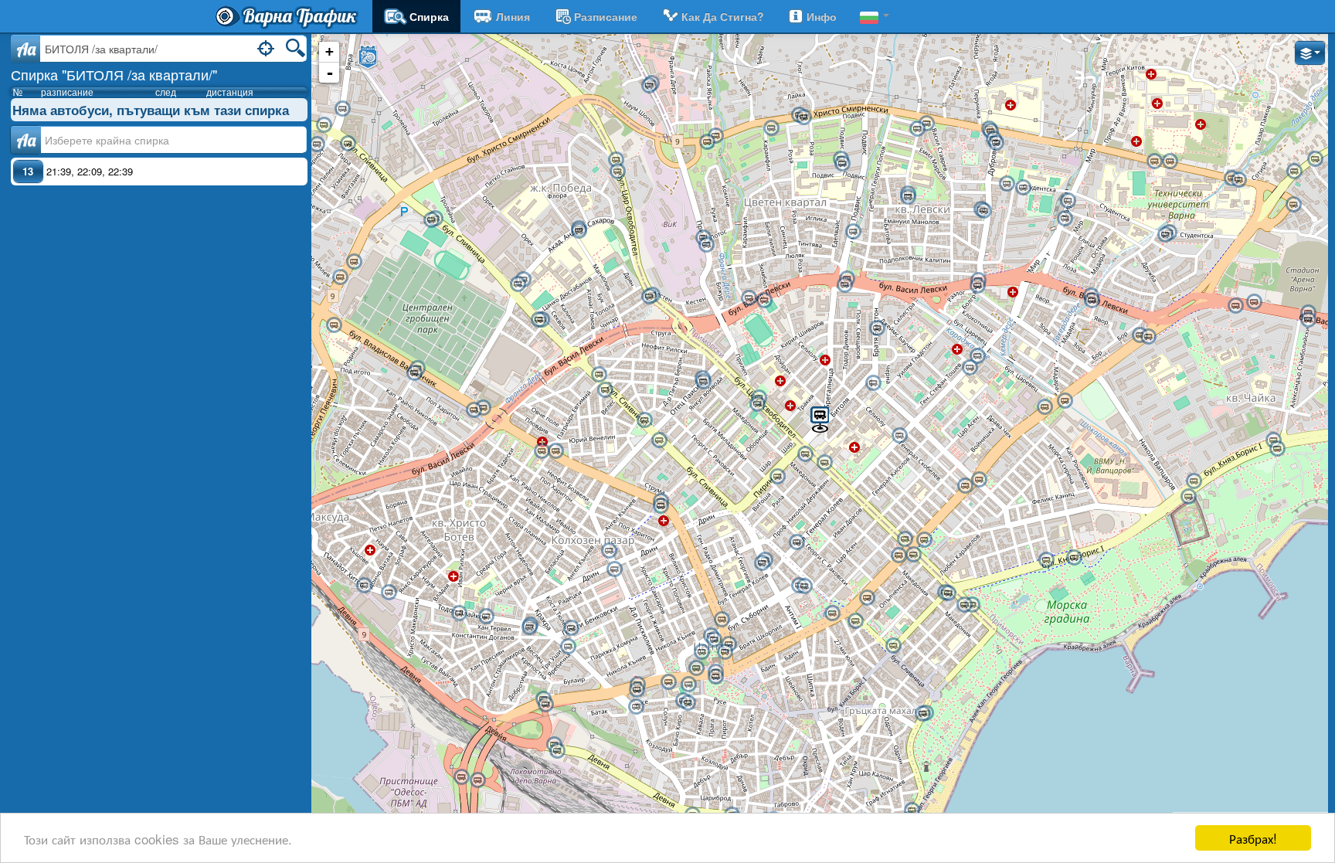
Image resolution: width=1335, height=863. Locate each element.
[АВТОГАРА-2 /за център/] (473, 410)
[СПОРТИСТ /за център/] (1253, 302)
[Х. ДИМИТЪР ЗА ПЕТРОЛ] (842, 163)
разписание (605, 16)
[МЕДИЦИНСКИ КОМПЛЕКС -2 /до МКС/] (1169, 161)
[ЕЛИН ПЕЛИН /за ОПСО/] (485, 616)
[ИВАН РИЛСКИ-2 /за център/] (333, 325)
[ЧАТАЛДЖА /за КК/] (978, 479)
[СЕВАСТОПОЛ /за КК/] (855, 621)
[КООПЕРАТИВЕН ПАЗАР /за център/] (614, 569)
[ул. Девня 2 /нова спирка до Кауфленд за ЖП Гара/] (557, 750)
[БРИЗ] (1293, 204)
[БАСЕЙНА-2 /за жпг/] (911, 810)
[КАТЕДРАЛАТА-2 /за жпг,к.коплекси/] (724, 652)
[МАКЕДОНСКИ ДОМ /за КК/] (668, 682)
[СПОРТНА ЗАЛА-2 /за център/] (1046, 560)
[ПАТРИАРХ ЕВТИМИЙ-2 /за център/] (541, 451)
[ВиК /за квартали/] (706, 244)
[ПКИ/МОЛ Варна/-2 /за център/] (339, 277)
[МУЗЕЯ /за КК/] (866, 597)
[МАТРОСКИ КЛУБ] (696, 668)
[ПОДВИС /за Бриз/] (803, 117)
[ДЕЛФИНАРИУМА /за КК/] (1277, 448)
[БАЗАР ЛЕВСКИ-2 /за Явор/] (1091, 300)
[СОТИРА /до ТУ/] (1238, 180)
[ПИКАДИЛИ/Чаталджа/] (873, 383)
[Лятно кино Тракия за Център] (659, 440)
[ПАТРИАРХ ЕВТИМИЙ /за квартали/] (555, 451)
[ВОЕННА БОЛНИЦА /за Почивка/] (995, 142)
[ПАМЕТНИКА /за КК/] (1064, 400)
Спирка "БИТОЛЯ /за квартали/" (114, 74)
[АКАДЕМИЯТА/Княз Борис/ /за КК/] (947, 593)
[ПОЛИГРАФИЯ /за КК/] (636, 689)
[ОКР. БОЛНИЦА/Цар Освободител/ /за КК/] (824, 462)
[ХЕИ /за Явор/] (844, 285)
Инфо (822, 16)
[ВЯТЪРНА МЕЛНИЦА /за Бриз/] (706, 142)
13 (27, 171)
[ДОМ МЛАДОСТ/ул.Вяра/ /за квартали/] (342, 108)
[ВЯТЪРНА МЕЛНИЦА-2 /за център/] (715, 135)
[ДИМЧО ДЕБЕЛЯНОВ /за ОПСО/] (688, 684)
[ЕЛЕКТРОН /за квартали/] (969, 367)
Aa (26, 48)
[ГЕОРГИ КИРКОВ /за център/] (570, 628)
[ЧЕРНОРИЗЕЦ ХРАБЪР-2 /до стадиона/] (1022, 187)
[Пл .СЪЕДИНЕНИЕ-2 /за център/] (898, 555)
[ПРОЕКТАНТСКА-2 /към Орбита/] (757, 404)
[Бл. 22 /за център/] (917, 129)
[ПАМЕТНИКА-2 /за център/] (1044, 407)
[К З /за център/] (477, 780)
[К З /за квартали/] (461, 777)
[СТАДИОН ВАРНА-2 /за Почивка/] (1307, 319)
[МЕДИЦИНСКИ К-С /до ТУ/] (1154, 161)
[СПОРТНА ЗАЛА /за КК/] (1073, 557)
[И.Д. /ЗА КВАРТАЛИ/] (701, 652)
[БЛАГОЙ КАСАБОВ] (635, 706)
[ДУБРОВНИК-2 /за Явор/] (977, 285)
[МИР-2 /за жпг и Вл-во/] (1067, 200)
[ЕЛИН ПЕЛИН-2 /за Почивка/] (458, 613)
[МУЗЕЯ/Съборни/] (804, 586)
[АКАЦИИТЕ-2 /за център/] (1193, 481)
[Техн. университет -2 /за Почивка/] (1165, 234)
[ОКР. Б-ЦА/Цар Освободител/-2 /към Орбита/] (805, 454)
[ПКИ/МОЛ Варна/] (353, 261)
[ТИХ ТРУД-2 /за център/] (431, 220)
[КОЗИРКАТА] (715, 676)
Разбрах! (1253, 838)
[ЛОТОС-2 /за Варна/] (1294, 171)
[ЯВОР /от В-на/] (1148, 336)
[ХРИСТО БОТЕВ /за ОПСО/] (388, 592)
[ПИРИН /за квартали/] (777, 476)
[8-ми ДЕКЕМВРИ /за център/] (545, 704)
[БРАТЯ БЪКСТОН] (876, 328)
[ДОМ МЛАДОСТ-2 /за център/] (347, 143)
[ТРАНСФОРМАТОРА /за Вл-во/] (598, 374)
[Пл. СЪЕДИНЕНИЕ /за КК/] (923, 540)
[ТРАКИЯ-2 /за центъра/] (660, 506)
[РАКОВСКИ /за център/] (796, 542)
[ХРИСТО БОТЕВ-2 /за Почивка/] (363, 585)
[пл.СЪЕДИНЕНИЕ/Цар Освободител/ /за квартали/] (904, 539)
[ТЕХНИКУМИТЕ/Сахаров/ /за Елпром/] (517, 284)
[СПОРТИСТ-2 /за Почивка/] (1235, 305)
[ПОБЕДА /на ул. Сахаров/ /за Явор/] (578, 231)
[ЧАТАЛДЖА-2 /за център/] (964, 485)
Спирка (429, 16)
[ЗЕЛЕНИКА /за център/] (852, 231)
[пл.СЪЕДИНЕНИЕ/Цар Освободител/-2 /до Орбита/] (913, 554)
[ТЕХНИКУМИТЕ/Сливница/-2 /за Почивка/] (538, 319)
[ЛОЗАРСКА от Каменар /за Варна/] (648, 85)
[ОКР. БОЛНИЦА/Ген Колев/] (899, 435)
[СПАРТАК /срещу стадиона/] (748, 298)
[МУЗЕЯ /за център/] (832, 613)
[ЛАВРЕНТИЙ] (567, 646)
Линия (513, 16)
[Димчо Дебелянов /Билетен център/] (687, 703)
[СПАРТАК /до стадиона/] (764, 300)
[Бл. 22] (926, 123)
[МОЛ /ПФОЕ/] (316, 144)
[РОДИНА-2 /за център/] (414, 373)
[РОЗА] (771, 128)
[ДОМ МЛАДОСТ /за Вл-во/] (323, 125)
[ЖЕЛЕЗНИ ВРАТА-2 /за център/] (983, 210)
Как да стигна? (722, 16)
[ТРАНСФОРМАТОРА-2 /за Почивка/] (604, 390)
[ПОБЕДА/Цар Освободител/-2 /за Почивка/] (617, 171)
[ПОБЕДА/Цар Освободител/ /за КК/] (615, 159)
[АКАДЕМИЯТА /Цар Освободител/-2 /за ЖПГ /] (964, 604)
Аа (26, 140)
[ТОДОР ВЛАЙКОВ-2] (529, 627)
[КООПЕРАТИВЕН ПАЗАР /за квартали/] (608, 550)
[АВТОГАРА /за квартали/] (482, 407)
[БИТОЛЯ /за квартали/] (819, 418)
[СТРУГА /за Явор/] (648, 296)
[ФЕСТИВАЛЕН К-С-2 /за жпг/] (922, 713)
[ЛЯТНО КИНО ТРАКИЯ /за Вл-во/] (644, 420)
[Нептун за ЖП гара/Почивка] (761, 563)
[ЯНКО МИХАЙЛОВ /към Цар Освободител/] (703, 381)
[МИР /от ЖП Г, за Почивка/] (1064, 218)
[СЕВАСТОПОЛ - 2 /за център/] (893, 645)
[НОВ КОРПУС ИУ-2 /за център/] (907, 197)
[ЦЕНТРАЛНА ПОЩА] (713, 639)
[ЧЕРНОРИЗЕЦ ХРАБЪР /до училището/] (1006, 183)
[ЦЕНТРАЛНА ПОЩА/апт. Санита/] (721, 619)
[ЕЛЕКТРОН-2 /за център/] (977, 356)
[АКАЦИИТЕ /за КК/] (1188, 496)
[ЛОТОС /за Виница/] (1314, 159)
